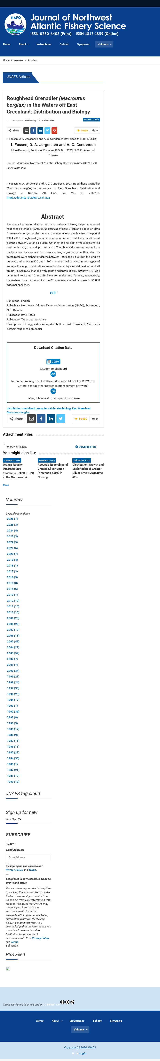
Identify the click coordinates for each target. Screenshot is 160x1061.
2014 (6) (12, 589)
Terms (32, 869)
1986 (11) (13, 746)
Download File (87, 447)
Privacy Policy (14, 869)
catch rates (55, 408)
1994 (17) (13, 700)
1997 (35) (13, 688)
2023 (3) (12, 536)
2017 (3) (12, 571)
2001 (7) (12, 665)
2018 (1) (12, 565)
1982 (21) (13, 770)
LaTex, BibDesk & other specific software (53, 398)
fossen (11, 447)
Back (6, 485)
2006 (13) (13, 635)
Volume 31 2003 (91, 119)
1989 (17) (13, 729)
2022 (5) (12, 542)
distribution (14, 408)
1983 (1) (12, 764)
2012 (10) (13, 600)
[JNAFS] (65, 25)
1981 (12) (13, 776)
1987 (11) (13, 741)
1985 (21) (13, 752)
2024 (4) (12, 530)
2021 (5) (12, 548)
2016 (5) (12, 577)
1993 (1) (12, 705)
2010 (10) (13, 612)
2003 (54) (13, 653)
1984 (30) (13, 758)
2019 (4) (12, 559)
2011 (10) (13, 606)
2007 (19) (13, 630)
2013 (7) (12, 594)
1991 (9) (12, 717)
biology (66, 408)
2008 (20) (13, 624)
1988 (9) (12, 735)
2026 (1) (12, 519)
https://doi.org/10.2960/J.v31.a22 (28, 197)
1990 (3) (12, 723)
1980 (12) (13, 781)
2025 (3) (12, 524)
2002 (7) (12, 659)
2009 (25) (13, 618)
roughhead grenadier (34, 408)
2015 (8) (12, 583)
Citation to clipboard (53, 368)
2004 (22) (13, 647)
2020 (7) (12, 554)
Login (82, 1053)
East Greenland (81, 408)
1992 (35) (13, 711)
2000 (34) (13, 670)
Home (6, 60)
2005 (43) (13, 641)
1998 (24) (13, 682)
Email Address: (15, 849)
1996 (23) (13, 694)
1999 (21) (13, 676)
